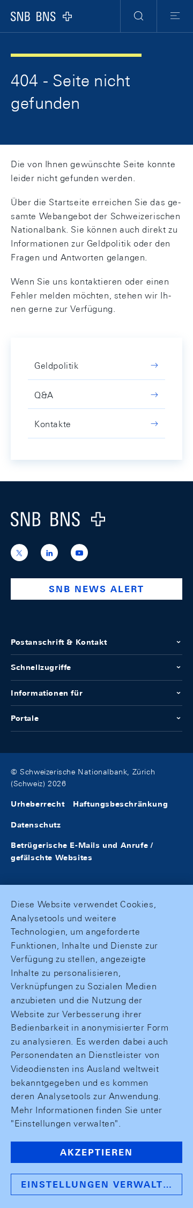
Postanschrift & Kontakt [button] (59, 642)
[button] (139, 16)
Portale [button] (25, 718)
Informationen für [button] (47, 693)
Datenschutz (36, 825)
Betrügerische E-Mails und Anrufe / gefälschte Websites (82, 851)
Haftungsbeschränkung (120, 804)
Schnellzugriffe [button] (41, 667)
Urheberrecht (37, 804)
